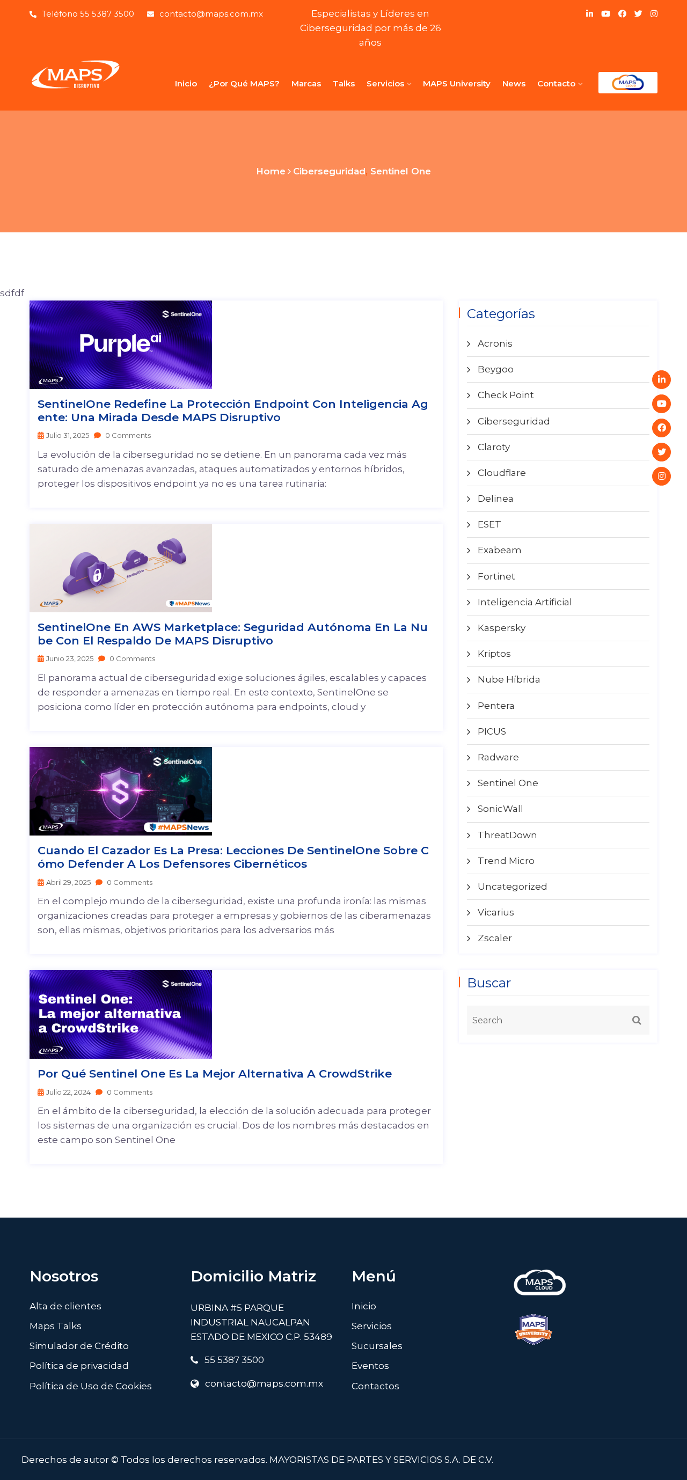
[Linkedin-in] (661, 379)
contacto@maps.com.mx (211, 14)
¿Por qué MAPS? (244, 83)
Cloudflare (502, 472)
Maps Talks (56, 1326)
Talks (344, 83)
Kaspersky (501, 627)
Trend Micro (506, 860)
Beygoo (496, 369)
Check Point (506, 395)
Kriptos (494, 653)
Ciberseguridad (329, 171)
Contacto (556, 83)
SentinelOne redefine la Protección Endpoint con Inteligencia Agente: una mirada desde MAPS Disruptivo (233, 410)
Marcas (306, 83)
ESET (489, 524)
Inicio (186, 83)
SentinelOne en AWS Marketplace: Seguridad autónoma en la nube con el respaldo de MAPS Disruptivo (233, 633)
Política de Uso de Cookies (91, 1386)
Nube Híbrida (509, 679)
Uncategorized (512, 886)
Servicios (385, 83)
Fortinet (496, 576)
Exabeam (500, 550)
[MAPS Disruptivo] (75, 74)
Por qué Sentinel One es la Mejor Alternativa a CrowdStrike (215, 1073)
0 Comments (127, 435)
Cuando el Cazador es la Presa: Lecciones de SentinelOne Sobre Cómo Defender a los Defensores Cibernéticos (233, 857)
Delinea (496, 498)
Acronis (495, 343)
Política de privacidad (79, 1365)
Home (271, 171)
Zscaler (495, 938)
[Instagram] (661, 476)
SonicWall (500, 808)
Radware (498, 757)
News (513, 83)
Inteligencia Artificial (525, 602)
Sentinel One (400, 171)
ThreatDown (507, 835)
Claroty (494, 447)
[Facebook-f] (661, 428)
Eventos (370, 1365)
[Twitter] (661, 452)
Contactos (375, 1386)
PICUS (492, 731)
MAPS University (457, 83)
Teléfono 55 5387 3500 (88, 14)
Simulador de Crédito (79, 1345)
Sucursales (377, 1345)
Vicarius (496, 912)
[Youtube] (661, 403)
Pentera (496, 705)
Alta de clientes (65, 1306)
